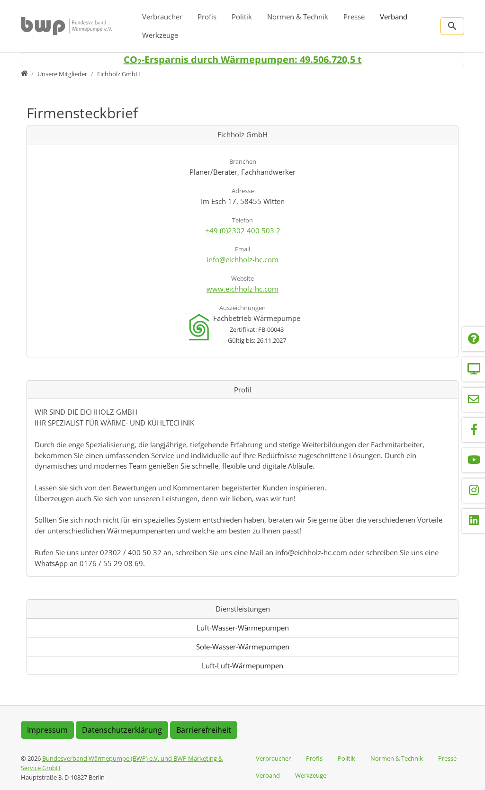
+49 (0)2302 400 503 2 (242, 230)
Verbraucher (162, 16)
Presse (354, 16)
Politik (242, 16)
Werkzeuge (160, 35)
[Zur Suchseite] (452, 26)
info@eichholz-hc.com (242, 259)
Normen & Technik (297, 16)
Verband (393, 16)
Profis (207, 16)
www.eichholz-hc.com (242, 288)
